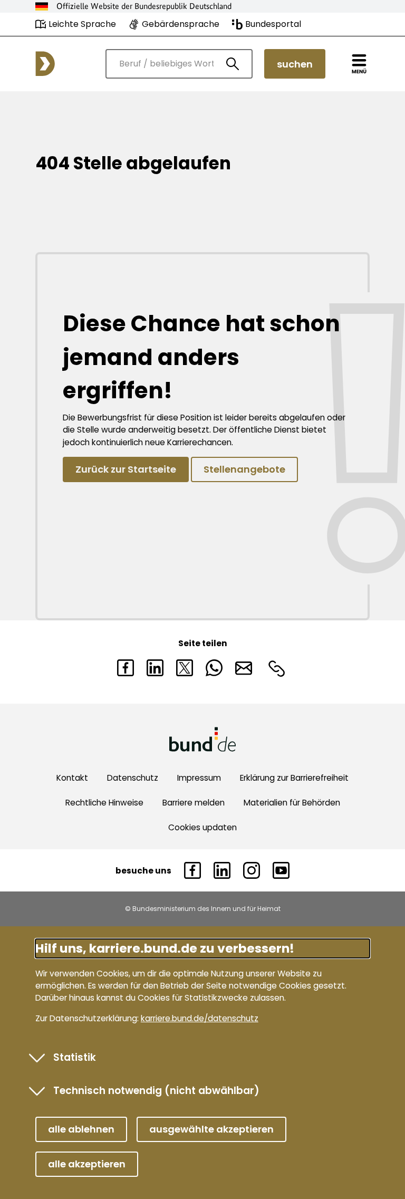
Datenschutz (132, 777)
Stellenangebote (244, 469)
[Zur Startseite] (45, 63)
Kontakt (72, 777)
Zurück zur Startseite (125, 469)
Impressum (199, 777)
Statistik (74, 1057)
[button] (81, 1129)
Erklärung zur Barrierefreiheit (294, 777)
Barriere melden (193, 802)
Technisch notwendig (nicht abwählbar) (156, 1090)
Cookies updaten (202, 827)
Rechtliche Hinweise (104, 802)
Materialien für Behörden (292, 802)
